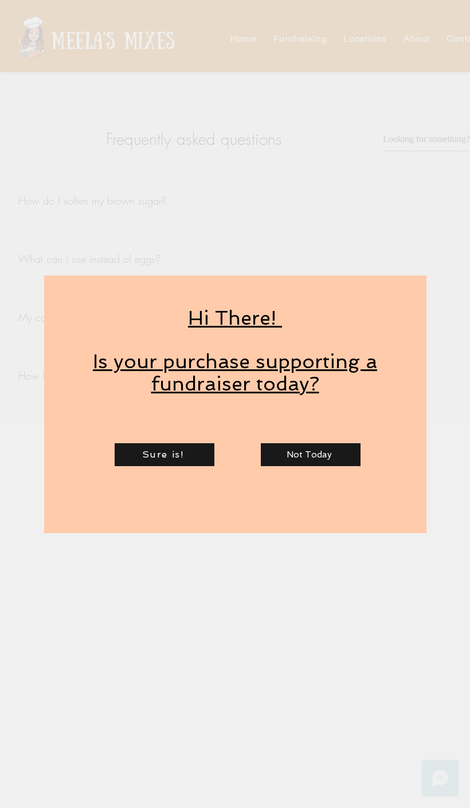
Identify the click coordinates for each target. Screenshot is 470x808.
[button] (164, 454)
